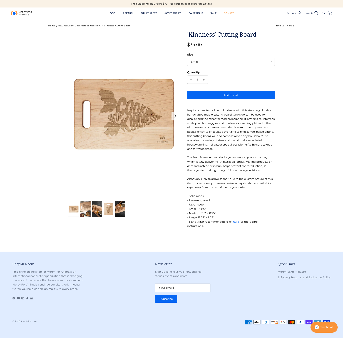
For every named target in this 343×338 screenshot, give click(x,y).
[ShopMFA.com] (21, 13)
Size (190, 54)
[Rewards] (324, 327)
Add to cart (230, 95)
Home (51, 25)
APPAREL (128, 13)
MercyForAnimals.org (292, 271)
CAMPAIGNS (195, 13)
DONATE (229, 13)
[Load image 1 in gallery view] (123, 114)
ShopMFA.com (29, 321)
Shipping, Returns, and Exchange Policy (304, 277)
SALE (213, 13)
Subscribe (166, 299)
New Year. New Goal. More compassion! (79, 25)
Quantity (193, 72)
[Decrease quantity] (190, 80)
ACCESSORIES (172, 13)
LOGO (112, 13)
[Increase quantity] (205, 80)
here (236, 221)
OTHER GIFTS (149, 13)
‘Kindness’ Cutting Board (117, 25)
